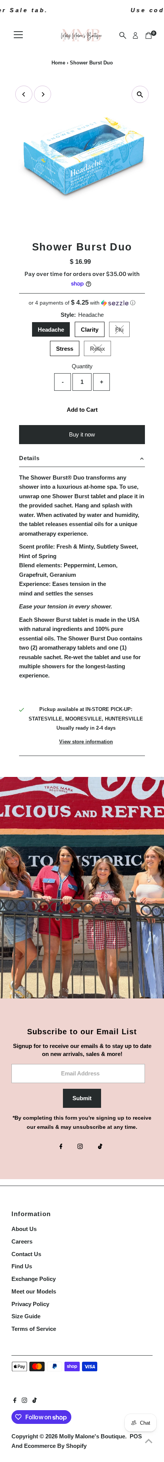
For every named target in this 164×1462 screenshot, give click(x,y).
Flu (122, 330)
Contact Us (26, 1254)
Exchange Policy (33, 1279)
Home (58, 63)
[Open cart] (149, 35)
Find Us (21, 1266)
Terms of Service (33, 1329)
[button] (82, 303)
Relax (100, 350)
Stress (64, 348)
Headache (51, 329)
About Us (24, 1229)
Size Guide (25, 1316)
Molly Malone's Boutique (92, 1436)
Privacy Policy (30, 1304)
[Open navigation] (18, 35)
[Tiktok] (100, 1147)
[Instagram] (80, 1147)
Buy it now (82, 434)
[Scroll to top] (148, 1441)
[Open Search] (122, 35)
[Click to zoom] (140, 94)
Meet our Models (33, 1291)
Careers (21, 1241)
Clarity (89, 329)
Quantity (82, 366)
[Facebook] (61, 1147)
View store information (86, 741)
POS (136, 1436)
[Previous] (23, 94)
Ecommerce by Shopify (55, 1446)
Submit (82, 1098)
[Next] (42, 94)
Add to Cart (82, 409)
